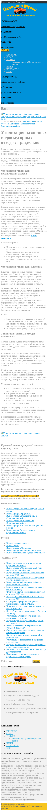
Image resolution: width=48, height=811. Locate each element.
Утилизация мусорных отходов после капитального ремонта (23, 617)
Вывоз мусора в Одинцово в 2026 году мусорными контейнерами (24, 569)
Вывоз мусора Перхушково (18, 513)
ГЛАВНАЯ (11, 55)
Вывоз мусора (28, 121)
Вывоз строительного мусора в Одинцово (25, 553)
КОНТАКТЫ (12, 69)
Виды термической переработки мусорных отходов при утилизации (25, 645)
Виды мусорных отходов (17, 543)
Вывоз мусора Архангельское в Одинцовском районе (20, 531)
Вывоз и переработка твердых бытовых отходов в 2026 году (24, 626)
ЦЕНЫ (9, 67)
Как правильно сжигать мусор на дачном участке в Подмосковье (25, 578)
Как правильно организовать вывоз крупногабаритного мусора (22, 655)
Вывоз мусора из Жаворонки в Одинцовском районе (20, 522)
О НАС (9, 57)
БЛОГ (9, 71)
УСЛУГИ (10, 59)
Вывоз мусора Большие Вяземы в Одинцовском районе (21, 517)
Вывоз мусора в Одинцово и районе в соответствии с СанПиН (23, 583)
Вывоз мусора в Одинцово (18, 548)
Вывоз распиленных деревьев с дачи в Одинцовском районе (23, 564)
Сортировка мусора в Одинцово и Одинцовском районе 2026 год (22, 602)
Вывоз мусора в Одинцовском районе (18, 125)
